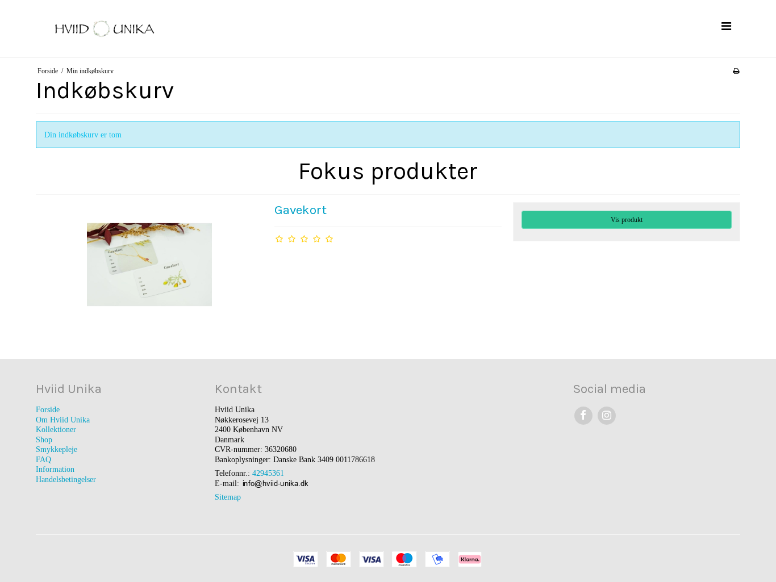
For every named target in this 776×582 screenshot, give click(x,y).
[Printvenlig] (736, 71)
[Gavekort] (149, 264)
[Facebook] (583, 415)
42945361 (268, 473)
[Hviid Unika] (209, 28)
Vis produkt (627, 220)
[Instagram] (606, 415)
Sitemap (228, 497)
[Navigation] (726, 26)
